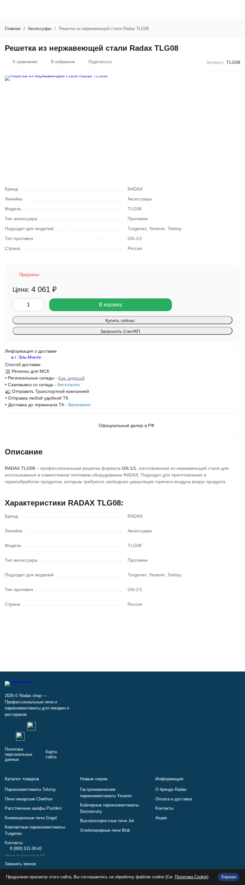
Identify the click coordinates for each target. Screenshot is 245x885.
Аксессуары (39, 28)
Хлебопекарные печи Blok (105, 830)
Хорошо (228, 876)
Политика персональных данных (19, 754)
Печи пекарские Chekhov (29, 799)
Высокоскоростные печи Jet (107, 820)
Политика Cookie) (191, 876)
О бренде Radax (171, 789)
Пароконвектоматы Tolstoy (30, 789)
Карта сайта (51, 754)
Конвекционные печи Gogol (31, 817)
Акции (161, 817)
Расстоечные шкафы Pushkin (33, 808)
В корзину (110, 304)
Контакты (164, 808)
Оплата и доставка (173, 799)
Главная (12, 28)
